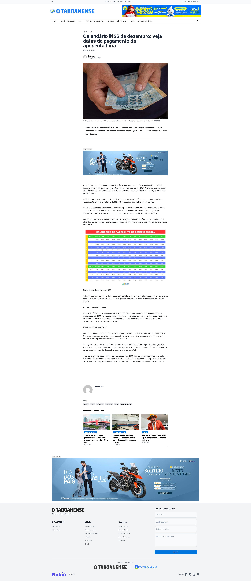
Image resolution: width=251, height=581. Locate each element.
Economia (109, 404)
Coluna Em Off (123, 526)
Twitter (164, 131)
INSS (116, 404)
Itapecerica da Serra (94, 21)
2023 (86, 404)
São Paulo (121, 21)
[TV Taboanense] (146, 567)
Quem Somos (56, 526)
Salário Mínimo (126, 404)
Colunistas (122, 540)
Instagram (155, 131)
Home (54, 21)
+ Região (110, 21)
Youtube (93, 134)
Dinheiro (100, 404)
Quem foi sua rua (124, 533)
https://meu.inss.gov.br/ (153, 344)
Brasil (131, 21)
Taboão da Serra (67, 21)
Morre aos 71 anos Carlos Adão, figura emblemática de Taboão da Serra (154, 437)
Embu (80, 21)
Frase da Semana (124, 537)
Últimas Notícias (145, 21)
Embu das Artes (90, 530)
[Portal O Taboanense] (110, 567)
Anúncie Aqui (56, 530)
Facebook (146, 131)
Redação (91, 56)
